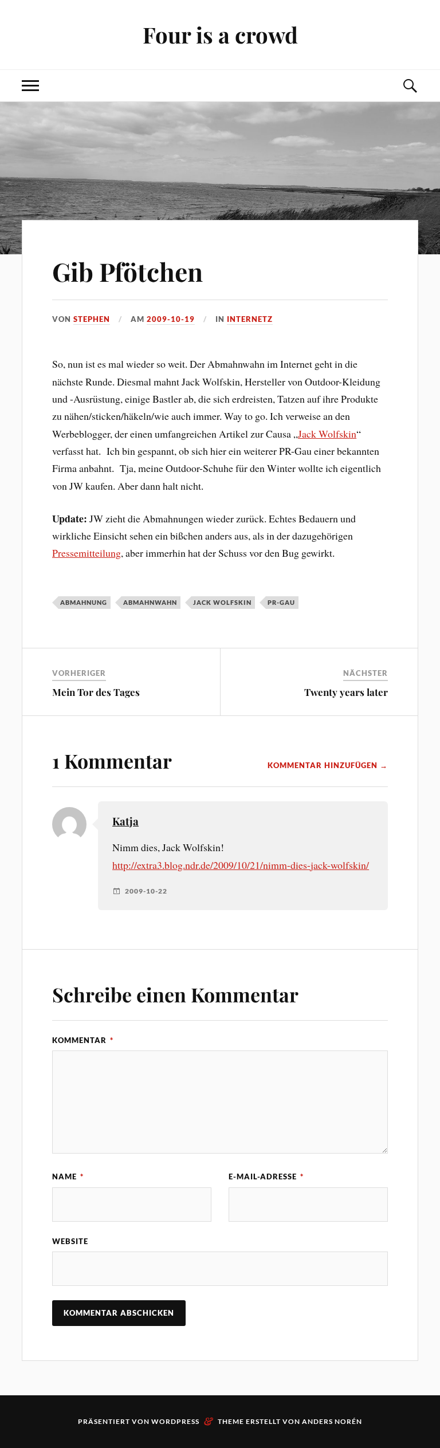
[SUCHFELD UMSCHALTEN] (409, 85)
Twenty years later (346, 692)
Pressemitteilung (86, 553)
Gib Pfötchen (127, 271)
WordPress (175, 1421)
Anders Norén (332, 1421)
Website (70, 1241)
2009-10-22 (146, 891)
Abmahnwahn (150, 602)
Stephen (91, 319)
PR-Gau (281, 602)
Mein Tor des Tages (96, 692)
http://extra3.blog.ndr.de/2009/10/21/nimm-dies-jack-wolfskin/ (240, 865)
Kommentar (82, 1040)
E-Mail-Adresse (266, 1176)
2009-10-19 (171, 319)
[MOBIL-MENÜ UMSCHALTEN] (30, 85)
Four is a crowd (220, 34)
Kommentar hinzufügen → (328, 765)
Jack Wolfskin (327, 433)
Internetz (250, 319)
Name (68, 1176)
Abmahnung (83, 602)
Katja (125, 821)
